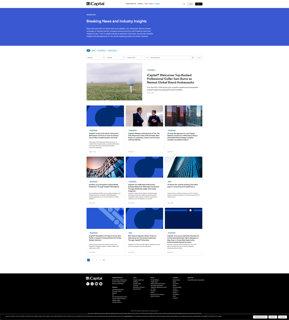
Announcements (112, 50)
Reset (199, 57)
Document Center (116, 291)
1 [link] (88, 260)
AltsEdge (135, 282)
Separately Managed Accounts (159, 287)
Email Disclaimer (171, 313)
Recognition (176, 294)
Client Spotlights (177, 287)
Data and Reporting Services (119, 296)
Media (93, 50)
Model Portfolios (155, 296)
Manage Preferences (260, 317)
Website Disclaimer (115, 313)
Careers (175, 289)
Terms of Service (136, 313)
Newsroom (176, 283)
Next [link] (104, 260)
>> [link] (100, 260)
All (88, 50)
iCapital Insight (116, 300)
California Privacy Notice (99, 313)
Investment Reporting (118, 289)
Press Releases (102, 50)
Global (174, 282)
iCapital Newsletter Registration (196, 280)
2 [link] (92, 260)
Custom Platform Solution (119, 282)
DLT (113, 295)
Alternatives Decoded (139, 287)
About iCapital (176, 280)
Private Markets (155, 280)
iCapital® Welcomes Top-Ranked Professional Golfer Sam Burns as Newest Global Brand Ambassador (170, 79)
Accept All (282, 317)
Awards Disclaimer (190, 313)
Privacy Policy (91, 313)
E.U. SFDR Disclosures (144, 313)
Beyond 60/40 (137, 289)
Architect (114, 293)
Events (174, 285)
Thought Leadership (138, 280)
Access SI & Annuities (118, 283)
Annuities (153, 291)
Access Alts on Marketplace (119, 280)
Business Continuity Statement (125, 313)
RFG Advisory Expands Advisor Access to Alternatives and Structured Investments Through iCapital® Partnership (142, 238)
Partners (175, 292)
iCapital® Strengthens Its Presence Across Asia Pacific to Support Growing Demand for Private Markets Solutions (105, 238)
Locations (175, 298)
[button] (190, 4)
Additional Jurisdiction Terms (155, 313)
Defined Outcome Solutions (158, 283)
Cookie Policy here (128, 316)
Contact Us (175, 291)
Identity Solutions (116, 302)
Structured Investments (157, 285)
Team (174, 296)
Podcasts (135, 285)
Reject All (272, 317)
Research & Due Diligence (157, 294)
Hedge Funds (154, 282)
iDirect (152, 292)
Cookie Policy (165, 313)
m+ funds (153, 289)
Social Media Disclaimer (181, 313)
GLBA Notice (107, 313)
